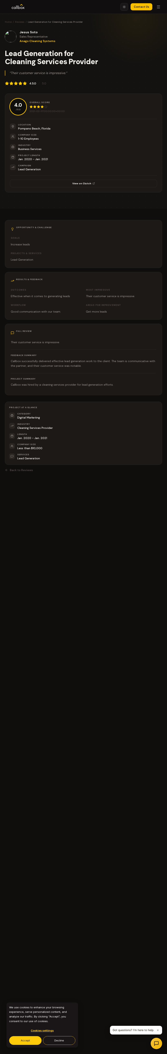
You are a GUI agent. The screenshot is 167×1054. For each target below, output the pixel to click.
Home (8, 22)
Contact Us (141, 7)
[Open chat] (156, 1043)
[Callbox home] (18, 7)
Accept (25, 1040)
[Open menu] (158, 7)
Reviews (19, 22)
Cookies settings (42, 1030)
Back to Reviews (21, 470)
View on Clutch (81, 183)
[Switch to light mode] (124, 7)
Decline (59, 1040)
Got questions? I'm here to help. (133, 1030)
